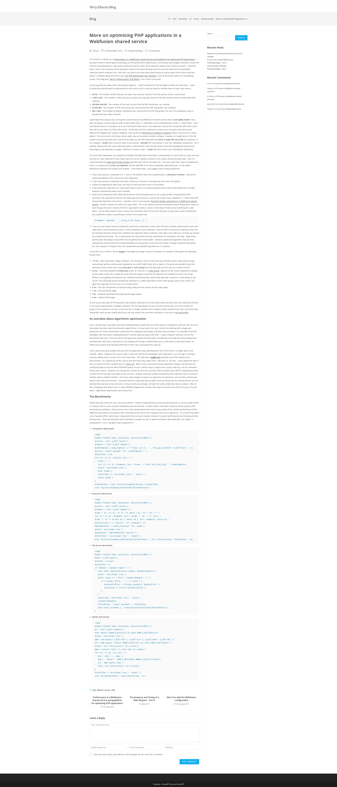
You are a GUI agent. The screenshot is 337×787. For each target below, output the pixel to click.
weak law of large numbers (119, 162)
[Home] (169, 19)
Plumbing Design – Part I (216, 69)
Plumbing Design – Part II (217, 63)
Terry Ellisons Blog (103, 7)
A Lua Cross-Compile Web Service (220, 59)
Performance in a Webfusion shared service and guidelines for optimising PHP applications (154, 59)
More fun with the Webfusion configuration (181, 699)
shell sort (130, 364)
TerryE (95, 51)
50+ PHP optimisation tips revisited (140, 76)
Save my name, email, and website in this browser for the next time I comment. (128, 754)
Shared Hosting (135, 51)
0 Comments (154, 51)
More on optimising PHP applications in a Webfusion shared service (242, 19)
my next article (181, 312)
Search (209, 33)
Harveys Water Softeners (217, 66)
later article (154, 270)
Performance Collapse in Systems (156, 133)
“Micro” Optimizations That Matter (125, 79)
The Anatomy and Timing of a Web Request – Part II (144, 699)
